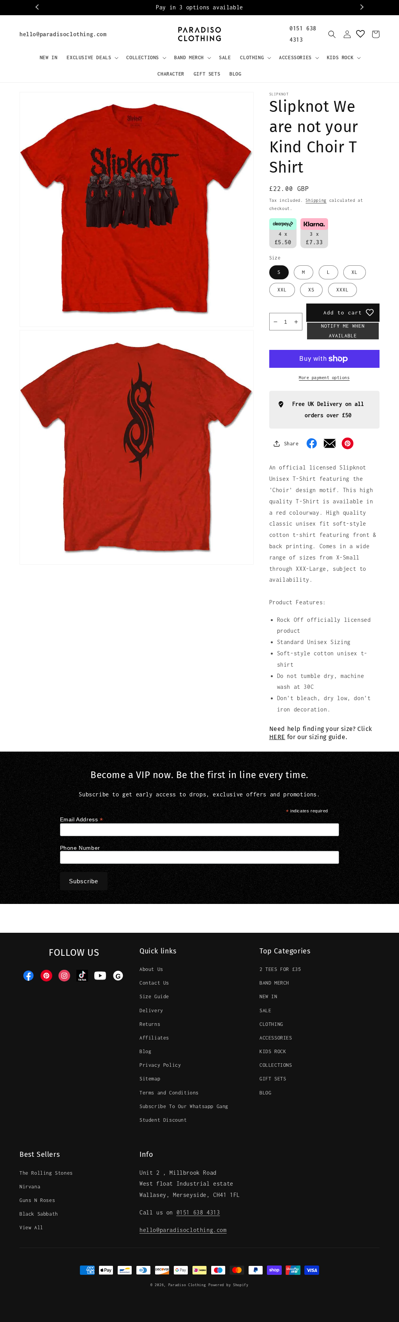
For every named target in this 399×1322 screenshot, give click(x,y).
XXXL (342, 290)
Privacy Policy (160, 1065)
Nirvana (29, 1187)
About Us (151, 969)
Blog (145, 1051)
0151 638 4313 (198, 1212)
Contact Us (154, 983)
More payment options (324, 377)
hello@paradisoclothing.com (63, 34)
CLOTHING (271, 1024)
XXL (282, 290)
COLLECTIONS (276, 1065)
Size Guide (154, 996)
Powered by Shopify (228, 1285)
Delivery (151, 1010)
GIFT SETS (273, 1079)
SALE (265, 1010)
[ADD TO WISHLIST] (370, 312)
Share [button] (291, 444)
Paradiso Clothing (187, 1285)
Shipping (316, 200)
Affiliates (154, 1038)
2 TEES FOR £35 (280, 969)
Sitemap (149, 1079)
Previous (38, 7)
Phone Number (80, 848)
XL (354, 272)
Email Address (81, 819)
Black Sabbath (38, 1214)
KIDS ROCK (273, 1051)
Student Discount (163, 1120)
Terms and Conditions (169, 1093)
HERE (277, 737)
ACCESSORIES (276, 1038)
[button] (92, 57)
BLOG (265, 1093)
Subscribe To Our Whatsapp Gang (183, 1106)
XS (311, 290)
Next (361, 7)
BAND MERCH (274, 983)
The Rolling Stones (46, 1173)
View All (31, 1227)
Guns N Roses (37, 1200)
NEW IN (268, 996)
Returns (149, 1024)
